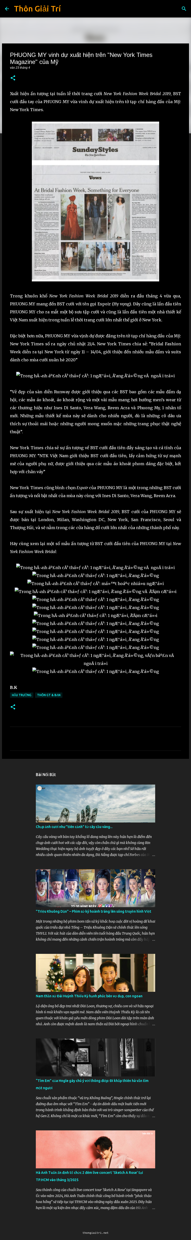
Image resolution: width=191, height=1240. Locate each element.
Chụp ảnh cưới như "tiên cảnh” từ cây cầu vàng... (74, 827)
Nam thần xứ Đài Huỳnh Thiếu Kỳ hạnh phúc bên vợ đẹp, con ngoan (89, 996)
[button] (13, 78)
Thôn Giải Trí (37, 8)
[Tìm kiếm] (184, 9)
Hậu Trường (21, 695)
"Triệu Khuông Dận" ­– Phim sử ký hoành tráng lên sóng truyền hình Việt (93, 911)
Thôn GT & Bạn (48, 695)
